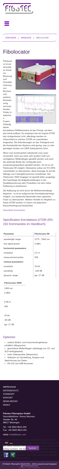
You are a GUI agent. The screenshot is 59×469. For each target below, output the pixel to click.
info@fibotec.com (17, 434)
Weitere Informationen (29, 467)
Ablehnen (22, 463)
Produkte (26, 38)
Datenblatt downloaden (14, 210)
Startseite (10, 38)
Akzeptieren (7, 463)
